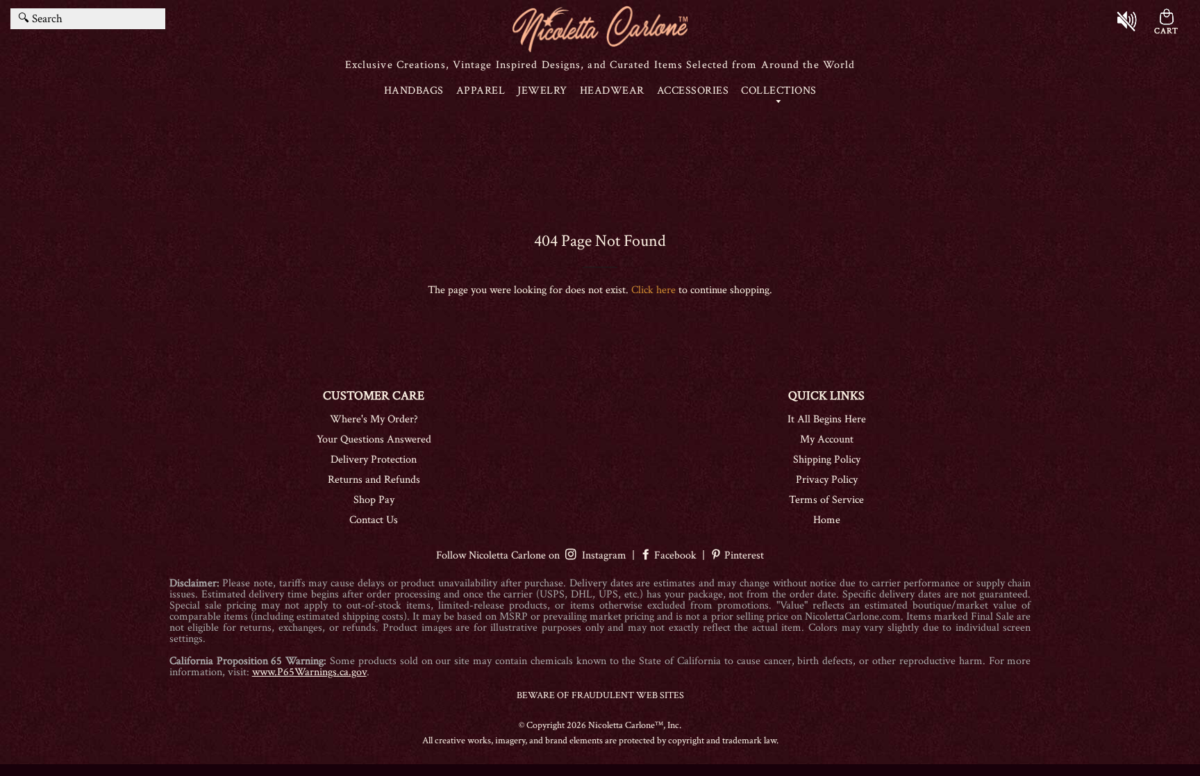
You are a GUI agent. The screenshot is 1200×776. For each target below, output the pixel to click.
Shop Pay (373, 500)
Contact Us (373, 520)
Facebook (675, 555)
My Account (826, 439)
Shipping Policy (826, 459)
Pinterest (743, 555)
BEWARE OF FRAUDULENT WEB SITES (600, 695)
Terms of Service (826, 500)
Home (826, 520)
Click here (653, 290)
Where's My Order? (374, 419)
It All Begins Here (827, 419)
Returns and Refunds (374, 479)
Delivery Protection (374, 459)
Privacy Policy (827, 479)
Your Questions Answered (374, 439)
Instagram (601, 555)
